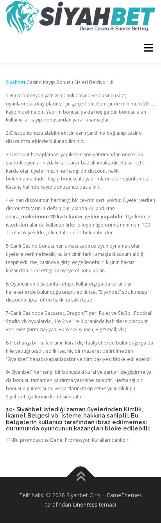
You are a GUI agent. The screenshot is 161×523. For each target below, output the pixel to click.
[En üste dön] (81, 477)
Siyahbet (15, 82)
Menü (147, 48)
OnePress (85, 504)
